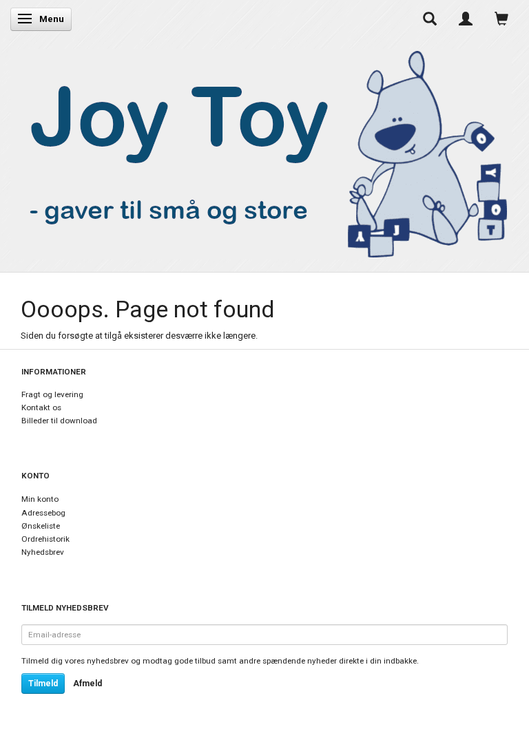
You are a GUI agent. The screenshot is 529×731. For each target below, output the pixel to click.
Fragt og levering (52, 394)
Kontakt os (41, 407)
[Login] (465, 18)
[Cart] (501, 18)
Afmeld (87, 683)
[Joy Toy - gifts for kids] (261, 151)
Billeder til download (59, 420)
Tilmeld (43, 683)
